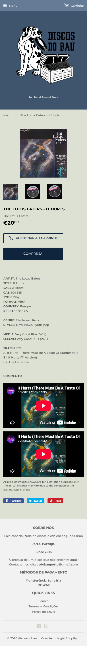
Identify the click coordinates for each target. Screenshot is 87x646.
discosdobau (27, 638)
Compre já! (33, 254)
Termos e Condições (43, 606)
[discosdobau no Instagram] (46, 626)
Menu (13, 5)
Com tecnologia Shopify (59, 638)
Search (44, 601)
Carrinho (77, 5)
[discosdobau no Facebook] (38, 626)
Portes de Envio (43, 611)
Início (7, 115)
